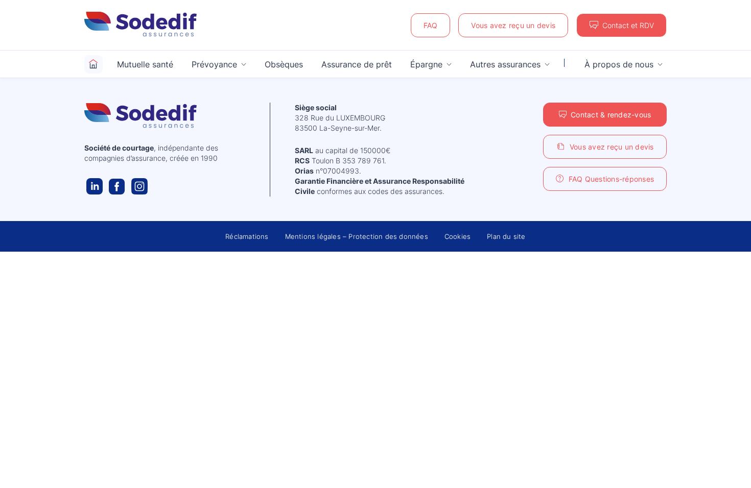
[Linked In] (94, 186)
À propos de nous (618, 64)
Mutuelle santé (145, 64)
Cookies (457, 236)
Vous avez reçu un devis (513, 25)
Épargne (426, 64)
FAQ (431, 25)
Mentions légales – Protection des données (356, 236)
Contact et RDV (628, 25)
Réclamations (246, 236)
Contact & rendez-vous (611, 114)
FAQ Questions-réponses (611, 179)
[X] (139, 186)
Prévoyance (214, 64)
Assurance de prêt (356, 64)
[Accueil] (93, 64)
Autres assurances (505, 64)
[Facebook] (117, 186)
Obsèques (284, 64)
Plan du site (506, 236)
